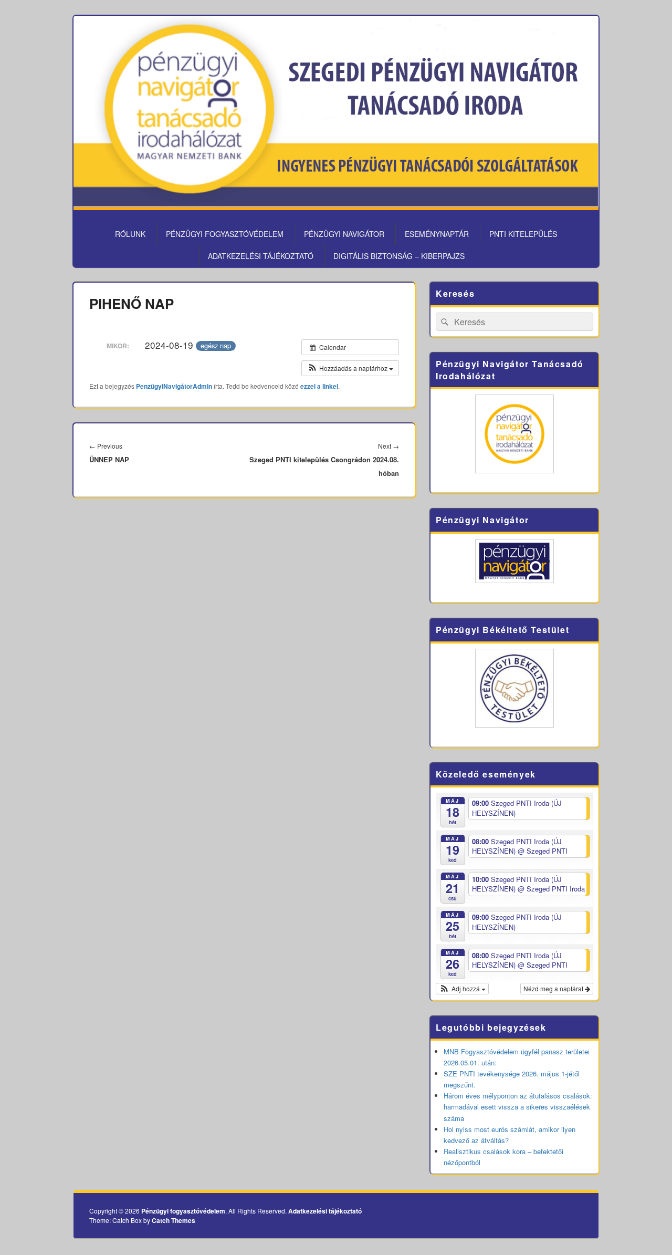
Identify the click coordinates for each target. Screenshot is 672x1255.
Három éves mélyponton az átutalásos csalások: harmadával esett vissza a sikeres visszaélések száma (518, 1107)
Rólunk (130, 234)
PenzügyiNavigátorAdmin (174, 386)
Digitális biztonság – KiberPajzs (399, 256)
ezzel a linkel (319, 386)
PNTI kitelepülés (523, 234)
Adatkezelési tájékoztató (260, 256)
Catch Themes (173, 1220)
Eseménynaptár (437, 234)
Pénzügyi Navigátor (344, 234)
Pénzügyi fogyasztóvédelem (225, 234)
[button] (350, 368)
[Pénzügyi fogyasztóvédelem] (336, 204)
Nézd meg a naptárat (554, 988)
